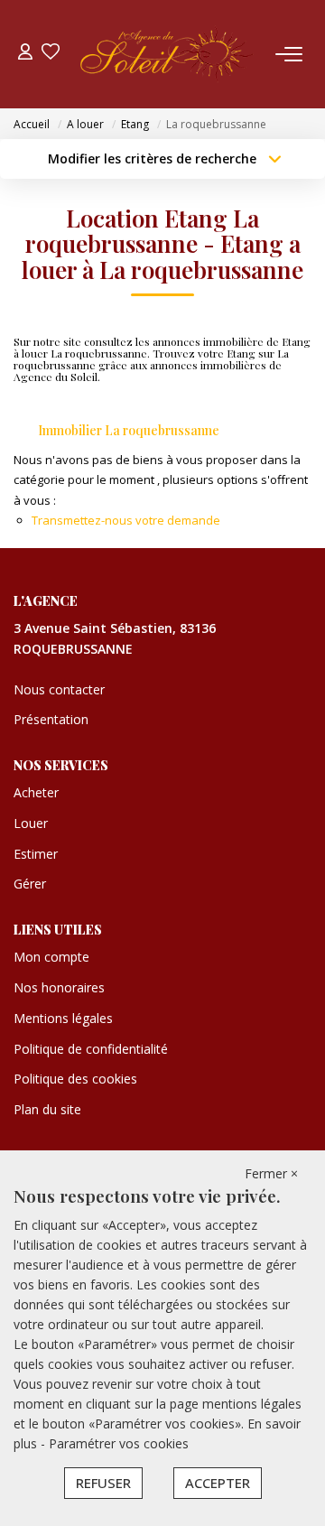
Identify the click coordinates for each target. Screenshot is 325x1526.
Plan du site (47, 1109)
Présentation (51, 719)
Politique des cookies (75, 1078)
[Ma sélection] (51, 54)
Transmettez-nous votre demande (126, 520)
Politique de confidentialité (91, 1048)
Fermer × (271, 1173)
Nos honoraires (59, 987)
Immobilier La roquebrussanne (128, 430)
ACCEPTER (217, 1483)
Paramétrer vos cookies (119, 1443)
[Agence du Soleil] (167, 54)
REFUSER (103, 1483)
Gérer (30, 883)
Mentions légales (63, 1018)
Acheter (36, 792)
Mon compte (51, 956)
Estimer (36, 853)
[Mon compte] (25, 54)
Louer (31, 823)
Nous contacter (59, 689)
